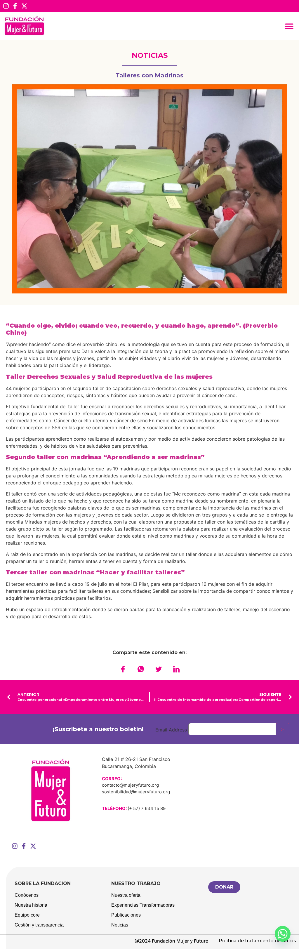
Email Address (171, 730)
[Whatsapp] (283, 934)
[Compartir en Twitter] (158, 669)
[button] (289, 26)
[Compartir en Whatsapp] (141, 669)
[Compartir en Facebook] (123, 669)
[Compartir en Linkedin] (176, 669)
